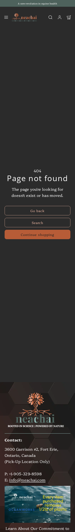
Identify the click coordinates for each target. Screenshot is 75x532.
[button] (6, 17)
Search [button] (37, 222)
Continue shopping (37, 234)
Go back (37, 210)
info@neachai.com (27, 479)
